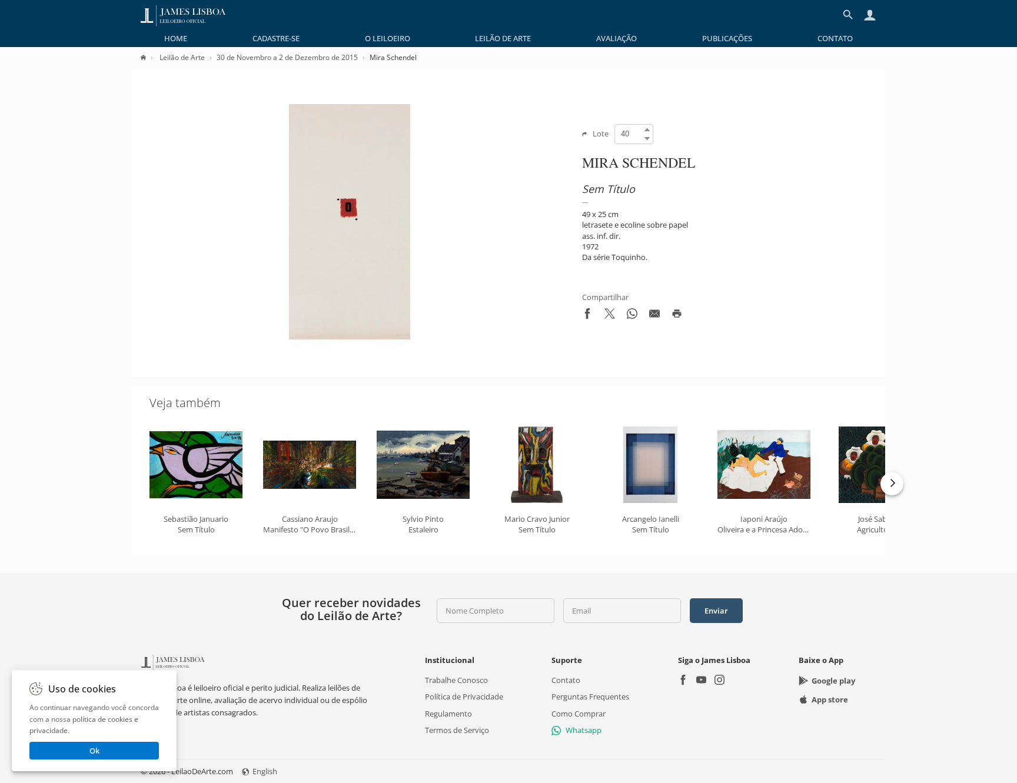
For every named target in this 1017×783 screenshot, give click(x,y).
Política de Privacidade (464, 696)
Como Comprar (578, 713)
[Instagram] (719, 681)
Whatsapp (583, 730)
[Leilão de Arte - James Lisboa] (183, 14)
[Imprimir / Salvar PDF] (677, 316)
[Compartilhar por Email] (654, 316)
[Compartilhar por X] (609, 316)
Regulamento (448, 713)
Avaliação (616, 38)
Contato (835, 38)
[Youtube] (701, 681)
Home (175, 38)
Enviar (716, 610)
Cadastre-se (276, 38)
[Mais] (891, 483)
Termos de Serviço (457, 730)
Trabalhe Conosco (456, 680)
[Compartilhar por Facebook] (587, 316)
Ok (94, 750)
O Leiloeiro (387, 38)
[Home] (149, 57)
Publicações (727, 38)
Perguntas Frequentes (590, 696)
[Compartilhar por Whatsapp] (632, 316)
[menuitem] (175, 38)
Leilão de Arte (503, 38)
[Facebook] (683, 681)
